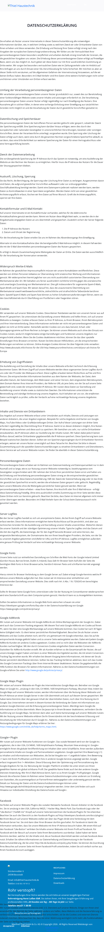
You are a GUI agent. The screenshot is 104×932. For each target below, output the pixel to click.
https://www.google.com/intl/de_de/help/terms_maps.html (28, 726)
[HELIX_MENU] (93, 5)
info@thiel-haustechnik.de (26, 880)
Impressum (59, 873)
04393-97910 (89, 15)
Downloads (59, 883)
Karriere (71, 4)
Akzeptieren (8, 926)
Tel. (85, 4)
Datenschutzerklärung (64, 878)
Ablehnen (25, 926)
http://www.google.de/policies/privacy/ (43, 670)
